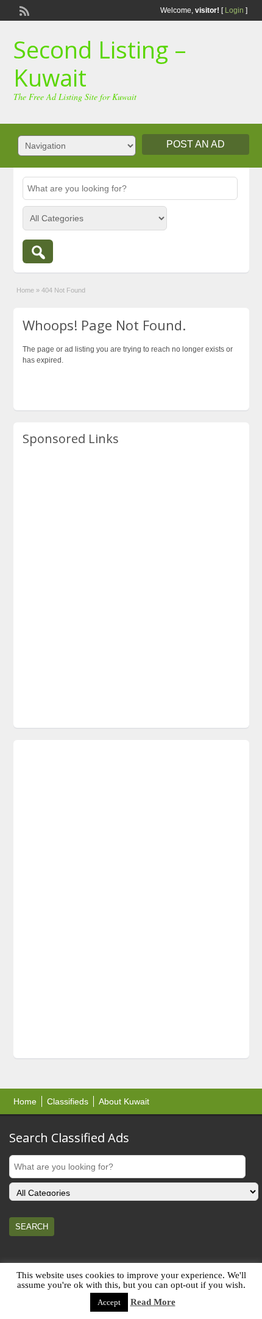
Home (25, 290)
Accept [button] (109, 1302)
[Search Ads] (38, 251)
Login (234, 10)
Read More (152, 1302)
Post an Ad (195, 144)
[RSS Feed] (23, 10)
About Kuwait (124, 1101)
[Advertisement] (131, 588)
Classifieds (67, 1101)
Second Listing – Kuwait (99, 63)
